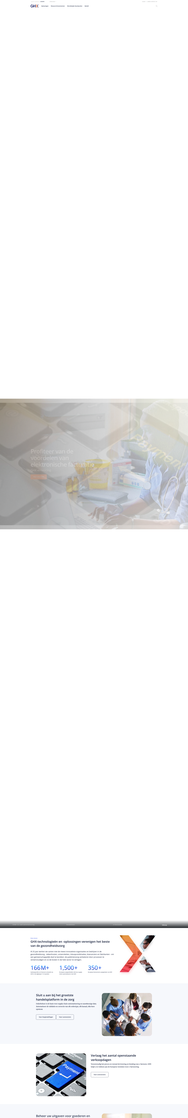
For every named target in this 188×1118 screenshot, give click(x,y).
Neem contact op (152, 1)
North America (35, 1)
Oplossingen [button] (44, 6)
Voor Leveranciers (65, 1017)
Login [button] (144, 1)
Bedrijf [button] (87, 6)
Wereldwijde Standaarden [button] (74, 6)
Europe (42, 1)
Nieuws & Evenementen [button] (58, 6)
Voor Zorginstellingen (46, 1017)
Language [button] (52, 1)
